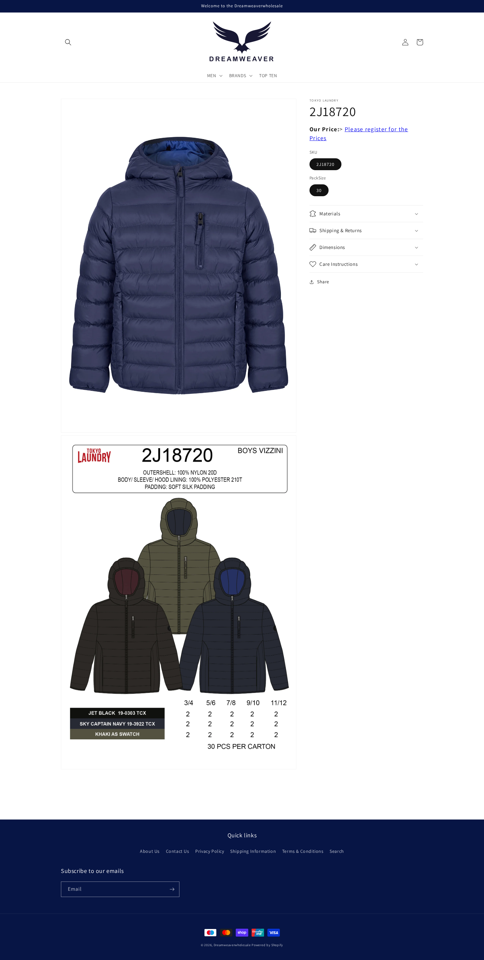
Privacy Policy (209, 851)
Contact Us (177, 851)
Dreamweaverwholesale (232, 945)
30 (319, 190)
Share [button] (323, 282)
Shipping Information (253, 851)
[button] (68, 42)
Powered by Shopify (267, 945)
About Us (150, 851)
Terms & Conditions (303, 851)
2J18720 (325, 165)
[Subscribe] (172, 889)
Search (337, 851)
